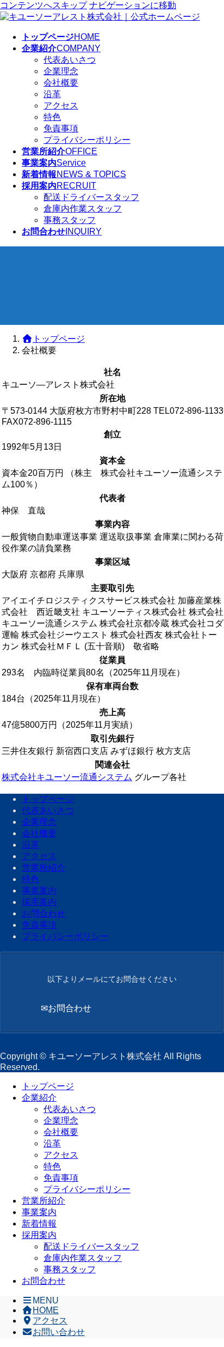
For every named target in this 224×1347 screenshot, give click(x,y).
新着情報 (39, 1223)
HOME (46, 1310)
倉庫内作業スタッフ (82, 208)
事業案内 (39, 890)
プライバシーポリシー (86, 139)
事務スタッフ (69, 220)
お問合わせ (43, 913)
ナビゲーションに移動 (132, 5)
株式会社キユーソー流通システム (67, 777)
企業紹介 (39, 1097)
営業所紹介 (43, 867)
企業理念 (60, 71)
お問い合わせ (59, 1332)
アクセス (60, 105)
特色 (52, 117)
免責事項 (60, 128)
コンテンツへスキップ (43, 5)
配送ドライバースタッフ (91, 197)
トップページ (48, 799)
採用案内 (39, 902)
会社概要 (60, 82)
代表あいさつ (69, 59)
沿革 (52, 94)
